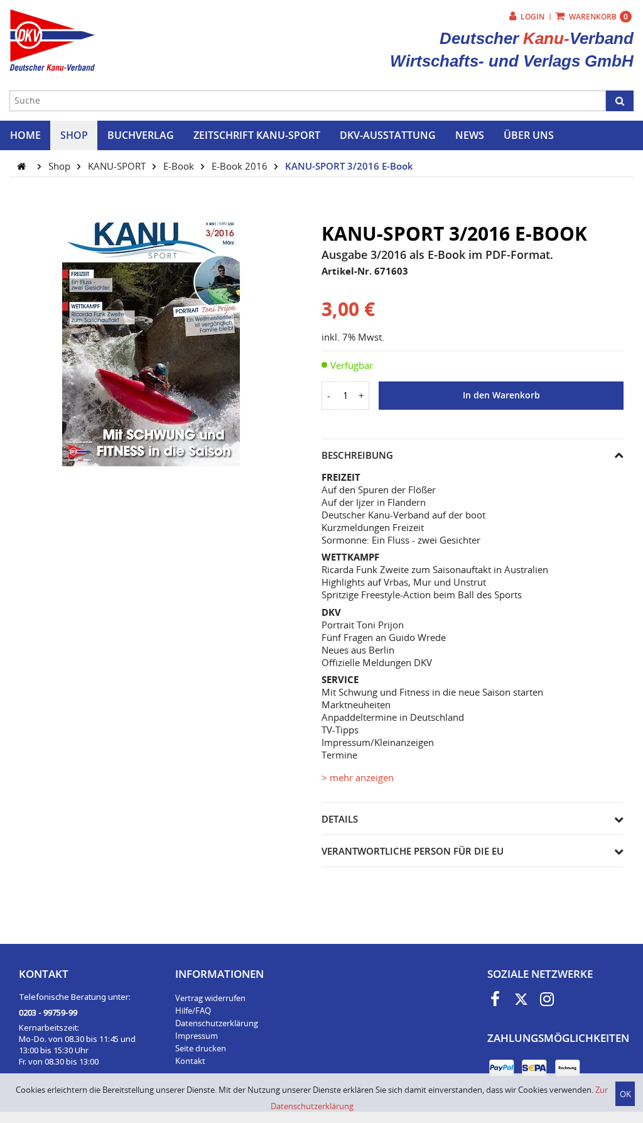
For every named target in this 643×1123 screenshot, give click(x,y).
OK (625, 1094)
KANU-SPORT (118, 166)
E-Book (180, 166)
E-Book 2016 (241, 166)
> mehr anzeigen (358, 777)
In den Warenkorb (501, 395)
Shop (60, 166)
